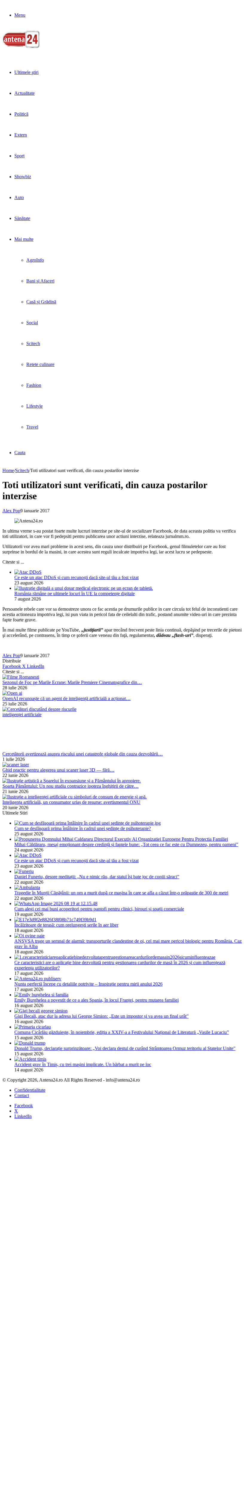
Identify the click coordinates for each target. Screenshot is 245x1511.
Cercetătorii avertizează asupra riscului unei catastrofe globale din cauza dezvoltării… (82, 753)
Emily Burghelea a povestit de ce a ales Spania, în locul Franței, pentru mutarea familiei (96, 1000)
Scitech (33, 343)
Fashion (33, 385)
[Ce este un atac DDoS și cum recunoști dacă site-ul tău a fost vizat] (28, 572)
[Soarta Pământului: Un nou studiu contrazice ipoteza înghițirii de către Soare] (71, 780)
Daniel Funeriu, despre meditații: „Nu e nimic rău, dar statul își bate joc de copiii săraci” (96, 876)
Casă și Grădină (41, 301)
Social (32, 322)
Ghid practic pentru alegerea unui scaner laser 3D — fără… (58, 769)
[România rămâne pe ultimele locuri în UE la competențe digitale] (83, 588)
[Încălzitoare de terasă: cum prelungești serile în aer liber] (55, 919)
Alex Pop (11, 510)
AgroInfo (35, 260)
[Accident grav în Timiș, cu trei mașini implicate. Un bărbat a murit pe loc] (30, 1059)
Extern (20, 134)
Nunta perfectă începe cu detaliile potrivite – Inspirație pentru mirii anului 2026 (88, 983)
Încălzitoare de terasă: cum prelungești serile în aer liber (66, 924)
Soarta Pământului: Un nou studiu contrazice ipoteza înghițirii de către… (70, 786)
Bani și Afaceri (40, 280)
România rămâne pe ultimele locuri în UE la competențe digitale (74, 593)
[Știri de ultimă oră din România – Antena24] (21, 46)
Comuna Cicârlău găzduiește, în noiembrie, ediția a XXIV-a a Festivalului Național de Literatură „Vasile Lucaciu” (121, 1032)
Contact (21, 1095)
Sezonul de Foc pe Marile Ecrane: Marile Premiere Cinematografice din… (72, 682)
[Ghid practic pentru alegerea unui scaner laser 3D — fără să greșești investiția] (15, 764)
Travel (32, 426)
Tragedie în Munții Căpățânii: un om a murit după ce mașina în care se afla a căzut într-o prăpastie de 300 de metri (121, 892)
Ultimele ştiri (26, 72)
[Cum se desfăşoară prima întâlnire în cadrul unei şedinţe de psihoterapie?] (87, 823)
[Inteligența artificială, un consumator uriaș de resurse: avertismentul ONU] (74, 796)
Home (8, 470)
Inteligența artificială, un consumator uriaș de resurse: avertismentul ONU (71, 802)
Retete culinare (40, 364)
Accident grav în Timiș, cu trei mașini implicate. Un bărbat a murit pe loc (82, 1064)
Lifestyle (34, 406)
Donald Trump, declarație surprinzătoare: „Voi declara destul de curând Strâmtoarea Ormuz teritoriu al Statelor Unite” (124, 1048)
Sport (19, 155)
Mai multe (23, 239)
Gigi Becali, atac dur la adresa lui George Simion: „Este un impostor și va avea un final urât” (101, 1016)
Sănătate (22, 218)
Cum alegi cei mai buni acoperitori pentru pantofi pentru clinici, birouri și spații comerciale (99, 908)
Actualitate (24, 93)
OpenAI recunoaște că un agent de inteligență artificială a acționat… (66, 698)
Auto (19, 197)
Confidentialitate (29, 1090)
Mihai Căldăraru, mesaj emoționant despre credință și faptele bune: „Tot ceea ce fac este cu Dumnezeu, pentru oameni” (126, 844)
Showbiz (22, 176)
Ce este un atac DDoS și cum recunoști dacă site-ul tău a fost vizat (76, 577)
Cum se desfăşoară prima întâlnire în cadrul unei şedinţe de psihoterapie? (82, 828)
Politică (21, 114)
